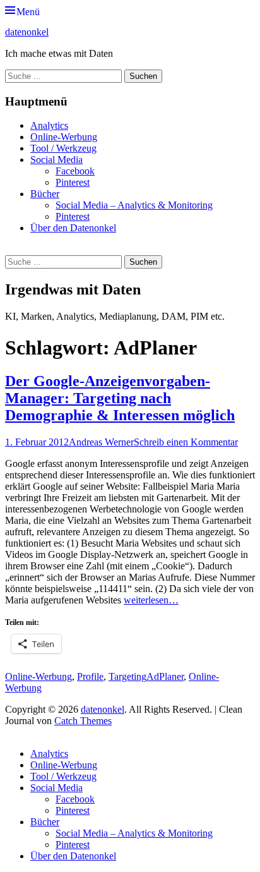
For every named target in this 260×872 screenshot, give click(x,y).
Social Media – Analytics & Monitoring (134, 205)
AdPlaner (165, 676)
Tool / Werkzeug (63, 148)
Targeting (127, 676)
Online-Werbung (63, 136)
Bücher (44, 193)
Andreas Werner (101, 442)
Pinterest (73, 182)
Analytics (49, 125)
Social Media (56, 159)
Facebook (75, 171)
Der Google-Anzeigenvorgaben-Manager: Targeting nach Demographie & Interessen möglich (120, 398)
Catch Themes (83, 720)
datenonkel (27, 32)
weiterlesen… (151, 600)
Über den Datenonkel (73, 227)
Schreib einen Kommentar (186, 442)
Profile (90, 676)
